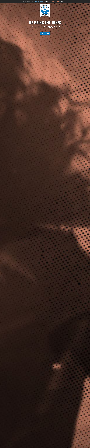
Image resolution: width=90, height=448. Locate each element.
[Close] (88, 1)
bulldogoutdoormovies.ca (54, 1)
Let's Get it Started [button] (45, 33)
